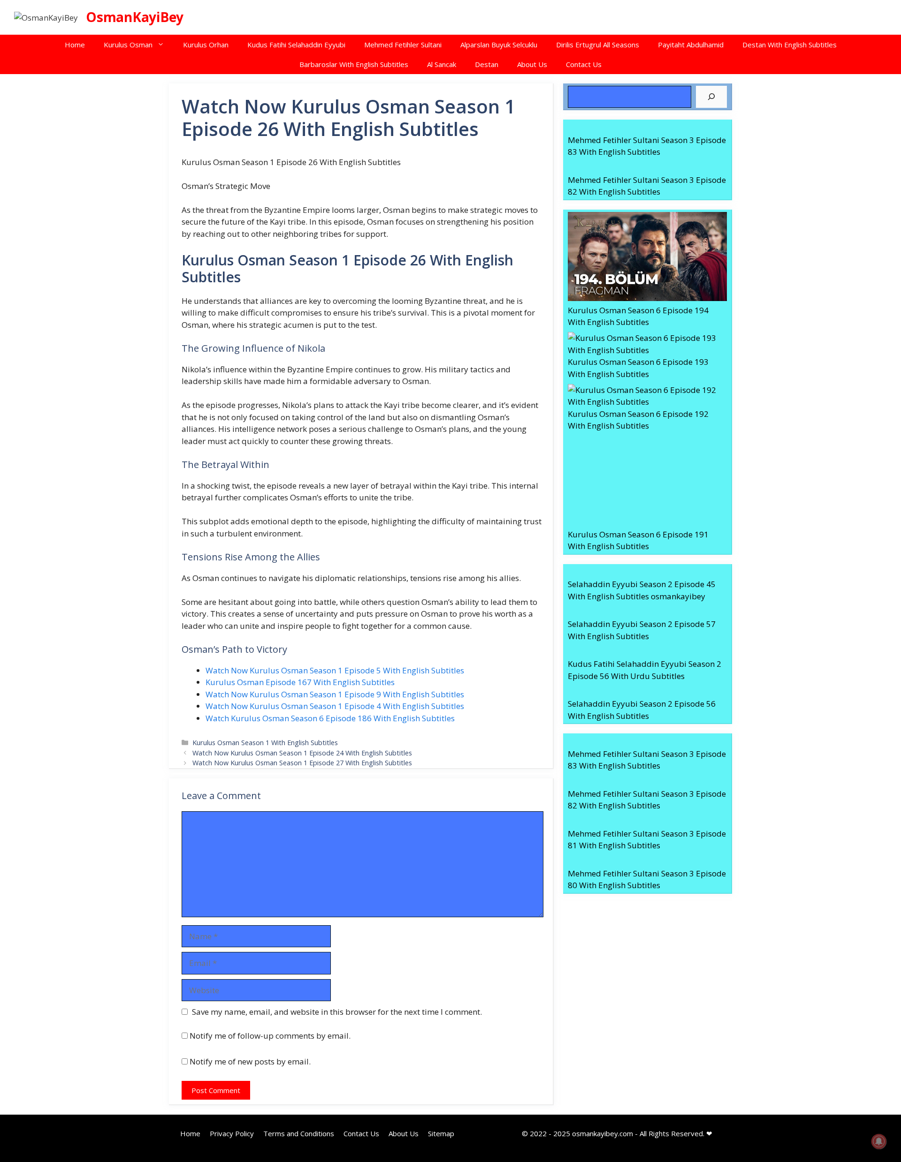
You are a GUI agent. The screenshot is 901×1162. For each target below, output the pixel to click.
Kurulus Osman (128, 44)
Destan (486, 64)
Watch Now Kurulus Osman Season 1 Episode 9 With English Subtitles (335, 694)
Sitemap (441, 1133)
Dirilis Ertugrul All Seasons (597, 44)
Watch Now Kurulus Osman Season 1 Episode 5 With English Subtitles (335, 670)
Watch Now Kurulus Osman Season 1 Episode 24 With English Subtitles (302, 752)
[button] (163, 44)
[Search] (711, 97)
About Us (532, 64)
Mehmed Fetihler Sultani (403, 44)
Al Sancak (441, 64)
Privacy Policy (232, 1133)
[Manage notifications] (878, 1141)
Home (75, 44)
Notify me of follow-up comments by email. (270, 1035)
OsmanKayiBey (134, 17)
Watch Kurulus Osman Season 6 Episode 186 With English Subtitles (330, 718)
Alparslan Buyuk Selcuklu (498, 44)
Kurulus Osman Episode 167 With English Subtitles (300, 682)
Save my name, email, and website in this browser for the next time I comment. (337, 1011)
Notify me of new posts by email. (250, 1061)
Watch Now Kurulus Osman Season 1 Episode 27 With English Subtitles (302, 762)
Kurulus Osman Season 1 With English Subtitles (265, 742)
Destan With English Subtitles (789, 44)
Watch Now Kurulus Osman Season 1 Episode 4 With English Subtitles (335, 706)
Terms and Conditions (298, 1133)
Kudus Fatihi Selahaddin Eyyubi (296, 44)
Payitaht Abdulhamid (691, 44)
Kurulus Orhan (206, 44)
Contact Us (584, 64)
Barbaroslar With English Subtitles (353, 64)
